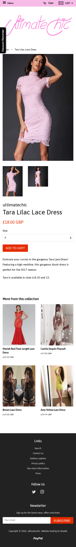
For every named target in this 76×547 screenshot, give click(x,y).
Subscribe (62, 521)
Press (38, 473)
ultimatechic (34, 531)
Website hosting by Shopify (54, 531)
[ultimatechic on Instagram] (42, 492)
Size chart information (38, 468)
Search (38, 448)
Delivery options (38, 458)
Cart (50, 3)
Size (5, 230)
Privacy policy (38, 463)
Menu (10, 3)
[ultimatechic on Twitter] (34, 492)
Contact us (38, 453)
